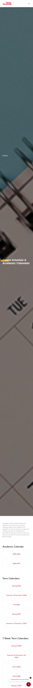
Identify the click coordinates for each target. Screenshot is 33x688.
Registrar (5, 155)
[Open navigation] (29, 3)
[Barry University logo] (7, 4)
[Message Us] (28, 684)
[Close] (30, 678)
